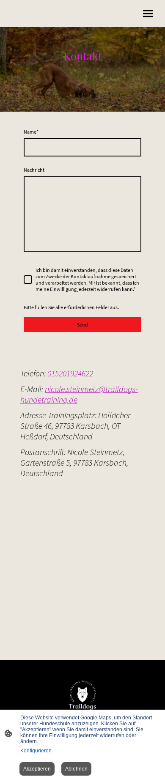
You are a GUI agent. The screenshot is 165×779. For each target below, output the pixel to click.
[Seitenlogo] (82, 695)
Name (31, 132)
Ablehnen (76, 769)
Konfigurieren (36, 751)
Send (82, 324)
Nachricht (34, 170)
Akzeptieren (37, 769)
